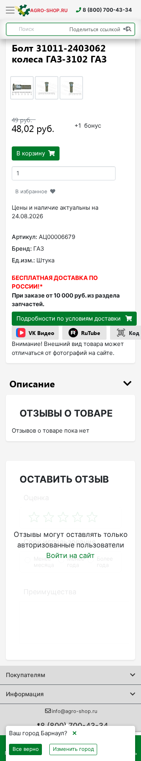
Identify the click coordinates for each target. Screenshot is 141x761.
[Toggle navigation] (10, 10)
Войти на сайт (70, 555)
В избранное (31, 191)
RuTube (90, 333)
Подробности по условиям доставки (69, 318)
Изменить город (73, 749)
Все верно (26, 749)
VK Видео (41, 333)
